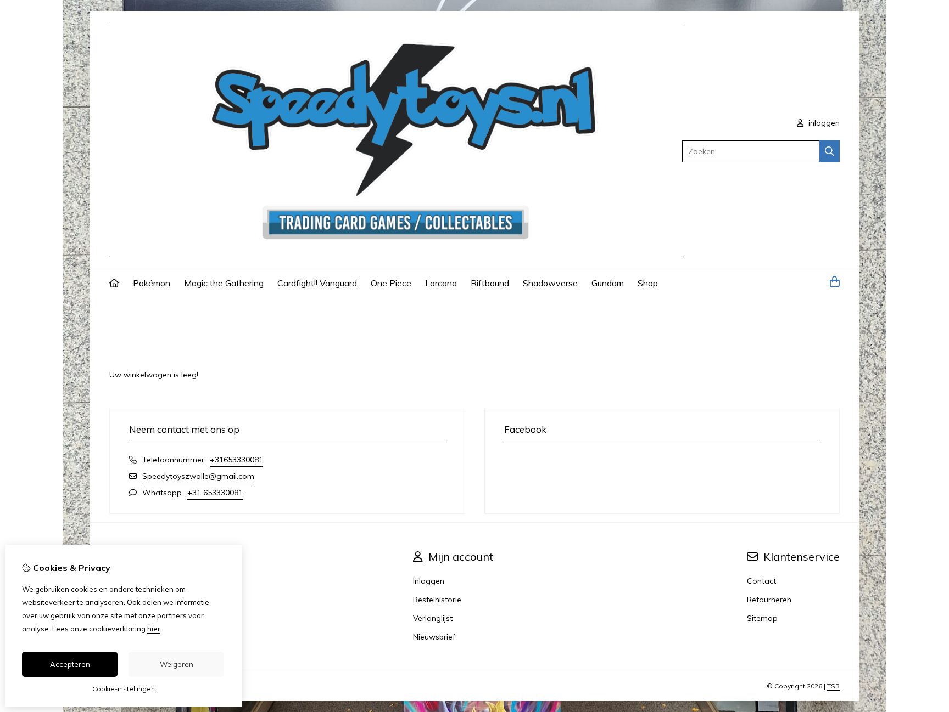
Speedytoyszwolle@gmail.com (198, 476)
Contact (761, 581)
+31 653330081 (215, 493)
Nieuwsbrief (434, 637)
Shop (648, 283)
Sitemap (762, 618)
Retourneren (769, 599)
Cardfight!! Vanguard (317, 283)
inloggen (823, 123)
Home (120, 313)
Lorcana (441, 283)
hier (153, 628)
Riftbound (490, 283)
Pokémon (151, 283)
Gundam (607, 283)
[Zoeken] (829, 151)
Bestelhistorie (437, 599)
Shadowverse (550, 283)
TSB (833, 686)
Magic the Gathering (224, 283)
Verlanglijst (433, 618)
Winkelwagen (166, 313)
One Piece (391, 283)
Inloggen (428, 581)
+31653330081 (236, 460)
